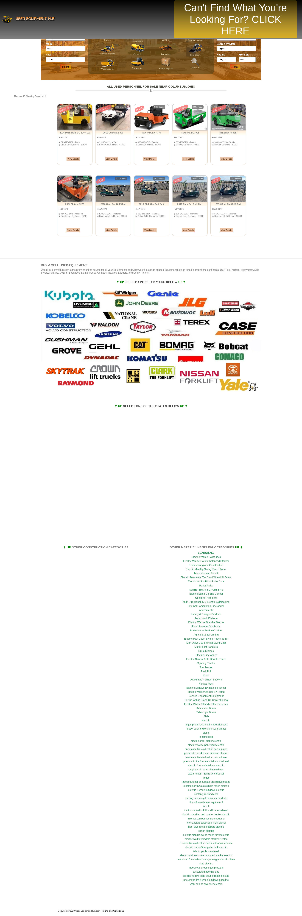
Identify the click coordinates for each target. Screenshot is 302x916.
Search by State (226, 44)
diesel (206, 732)
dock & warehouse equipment (206, 802)
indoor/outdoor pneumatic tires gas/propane (206, 781)
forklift (206, 806)
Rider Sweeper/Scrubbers (206, 626)
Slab (206, 716)
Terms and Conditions (113, 911)
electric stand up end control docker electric (206, 814)
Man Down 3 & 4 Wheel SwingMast (206, 642)
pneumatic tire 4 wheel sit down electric (206, 753)
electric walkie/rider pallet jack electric (206, 847)
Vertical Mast (206, 683)
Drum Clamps (206, 651)
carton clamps (206, 831)
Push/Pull (206, 671)
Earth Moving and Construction (206, 565)
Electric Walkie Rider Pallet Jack (206, 581)
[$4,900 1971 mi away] (113, 201)
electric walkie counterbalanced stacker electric (206, 855)
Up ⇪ (181, 282)
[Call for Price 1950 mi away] (74, 201)
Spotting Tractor (206, 663)
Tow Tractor (206, 667)
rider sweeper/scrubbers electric (206, 826)
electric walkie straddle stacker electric (206, 839)
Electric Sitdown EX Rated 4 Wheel (206, 687)
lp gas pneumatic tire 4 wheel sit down (206, 724)
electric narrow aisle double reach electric (206, 875)
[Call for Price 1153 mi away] (190, 129)
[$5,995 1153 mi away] (151, 129)
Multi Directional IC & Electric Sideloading (206, 602)
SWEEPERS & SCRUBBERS (206, 589)
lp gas (206, 777)
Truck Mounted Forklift (206, 573)
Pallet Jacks (206, 585)
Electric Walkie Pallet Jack (206, 557)
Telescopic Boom (206, 712)
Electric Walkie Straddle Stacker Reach (206, 704)
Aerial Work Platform (206, 618)
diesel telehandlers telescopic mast (206, 728)
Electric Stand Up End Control (206, 593)
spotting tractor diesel (206, 794)
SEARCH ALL (206, 553)
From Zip (244, 54)
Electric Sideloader (206, 655)
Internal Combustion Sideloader (206, 606)
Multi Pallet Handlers (206, 647)
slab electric (206, 863)
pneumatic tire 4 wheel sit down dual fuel (206, 761)
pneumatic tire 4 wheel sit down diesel (206, 757)
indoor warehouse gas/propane (206, 867)
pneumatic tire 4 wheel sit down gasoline (206, 880)
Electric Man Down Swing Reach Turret (206, 638)
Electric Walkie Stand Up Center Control (206, 700)
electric (206, 720)
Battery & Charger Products (206, 614)
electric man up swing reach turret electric (206, 835)
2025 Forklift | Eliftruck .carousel (206, 773)
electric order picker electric (206, 741)
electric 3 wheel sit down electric (206, 790)
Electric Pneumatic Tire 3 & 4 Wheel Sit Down (206, 577)
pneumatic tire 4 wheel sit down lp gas (206, 749)
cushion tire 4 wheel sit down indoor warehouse (206, 843)
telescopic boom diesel (206, 851)
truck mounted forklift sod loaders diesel (206, 810)
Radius (221, 54)
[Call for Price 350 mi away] (74, 129)
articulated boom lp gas (206, 871)
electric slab (206, 737)
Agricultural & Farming (206, 634)
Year (48, 54)
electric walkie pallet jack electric (206, 745)
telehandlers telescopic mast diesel (206, 822)
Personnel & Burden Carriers (206, 630)
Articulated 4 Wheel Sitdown (206, 679)
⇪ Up (121, 282)
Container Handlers (206, 598)
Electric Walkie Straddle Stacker (206, 622)
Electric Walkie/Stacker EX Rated (206, 692)
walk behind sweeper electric (206, 884)
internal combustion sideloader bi (206, 818)
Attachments (206, 610)
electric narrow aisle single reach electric (206, 786)
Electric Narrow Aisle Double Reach (206, 659)
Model (49, 44)
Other (206, 675)
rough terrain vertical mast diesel (206, 769)
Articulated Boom (206, 708)
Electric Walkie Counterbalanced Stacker (206, 561)
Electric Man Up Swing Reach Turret (206, 569)
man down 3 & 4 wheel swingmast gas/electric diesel (206, 859)
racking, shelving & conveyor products (206, 798)
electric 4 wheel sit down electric (206, 765)
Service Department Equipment (206, 696)
